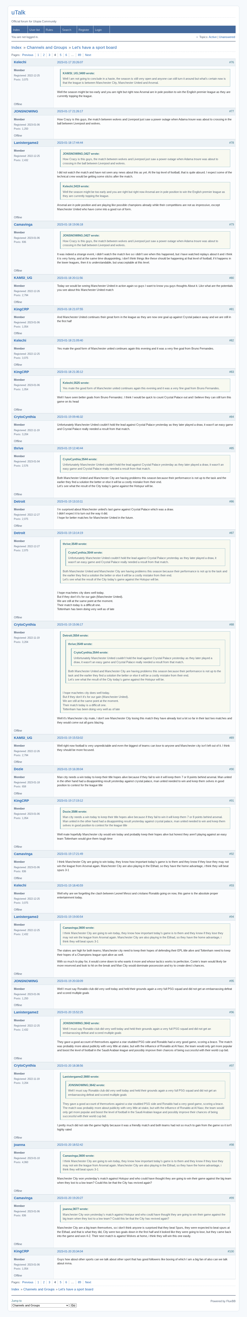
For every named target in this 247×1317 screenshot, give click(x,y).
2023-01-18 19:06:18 (70, 224)
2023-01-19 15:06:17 (70, 624)
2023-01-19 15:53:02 (70, 737)
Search (66, 29)
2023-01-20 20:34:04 (70, 1251)
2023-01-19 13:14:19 (70, 532)
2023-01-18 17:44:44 (70, 142)
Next (88, 55)
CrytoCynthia (25, 417)
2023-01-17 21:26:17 (70, 111)
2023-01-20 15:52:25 (70, 1012)
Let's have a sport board (94, 47)
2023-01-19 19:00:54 (70, 916)
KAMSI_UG (23, 278)
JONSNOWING (26, 111)
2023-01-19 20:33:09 (70, 981)
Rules (49, 29)
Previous (27, 55)
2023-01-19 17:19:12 (70, 800)
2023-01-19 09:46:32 (70, 416)
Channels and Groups (47, 47)
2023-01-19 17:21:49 (70, 853)
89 (79, 55)
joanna (19, 1145)
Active (213, 37)
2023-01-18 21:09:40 (70, 340)
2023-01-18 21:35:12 (70, 371)
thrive (18, 448)
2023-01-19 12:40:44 (70, 448)
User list (34, 29)
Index (16, 29)
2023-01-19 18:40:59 (70, 885)
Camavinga (23, 224)
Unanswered (227, 37)
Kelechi (20, 62)
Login (98, 29)
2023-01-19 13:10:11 (70, 501)
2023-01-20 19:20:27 (70, 1198)
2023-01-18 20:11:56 (70, 277)
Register (84, 29)
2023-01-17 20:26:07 (70, 62)
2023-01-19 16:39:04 (70, 769)
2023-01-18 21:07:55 (70, 309)
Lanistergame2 (26, 143)
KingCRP (21, 309)
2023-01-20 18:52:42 (70, 1144)
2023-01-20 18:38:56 (70, 1065)
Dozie (18, 769)
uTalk (18, 12)
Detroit (19, 501)
